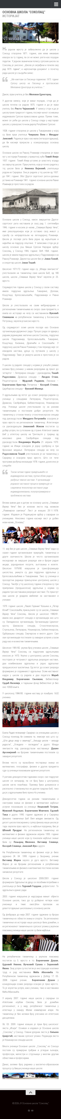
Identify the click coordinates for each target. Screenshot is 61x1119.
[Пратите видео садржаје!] (32, 1110)
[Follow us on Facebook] (29, 1110)
